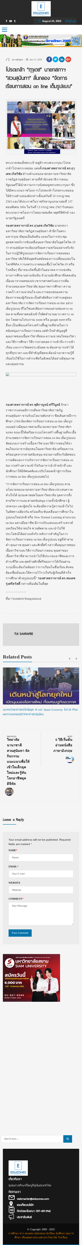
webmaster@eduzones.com (33, 1198)
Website (14, 882)
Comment (16, 898)
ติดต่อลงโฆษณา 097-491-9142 (34, 1211)
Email (13, 866)
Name (13, 850)
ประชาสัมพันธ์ (24, 1217)
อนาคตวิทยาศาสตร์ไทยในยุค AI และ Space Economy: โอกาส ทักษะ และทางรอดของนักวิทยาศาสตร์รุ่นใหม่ (40, 712)
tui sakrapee (17, 59)
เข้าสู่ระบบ (70, 21)
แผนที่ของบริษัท (25, 1204)
